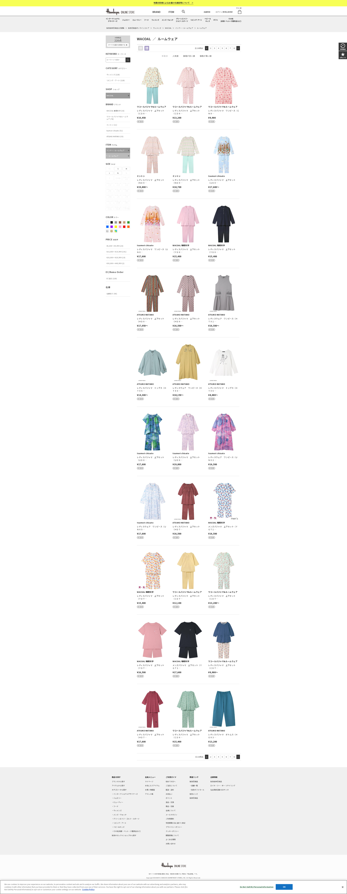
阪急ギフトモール (197, 790)
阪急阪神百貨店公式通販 (115, 28)
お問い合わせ (171, 843)
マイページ (149, 781)
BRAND (156, 12)
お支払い (169, 794)
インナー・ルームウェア (184, 28)
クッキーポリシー (172, 831)
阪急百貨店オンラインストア (138, 28)
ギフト (215, 20)
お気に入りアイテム (152, 785)
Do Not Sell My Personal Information (257, 887)
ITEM (171, 12)
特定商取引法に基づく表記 (175, 823)
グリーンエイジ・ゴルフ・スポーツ (182, 19)
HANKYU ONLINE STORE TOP (120, 12)
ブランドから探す (118, 781)
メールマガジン (171, 814)
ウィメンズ (155, 20)
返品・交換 (170, 802)
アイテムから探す (118, 785)
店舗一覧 (194, 785)
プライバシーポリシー (174, 827)
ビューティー (137, 20)
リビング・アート (196, 20)
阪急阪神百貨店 (216, 781)
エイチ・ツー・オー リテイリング (222, 785)
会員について (171, 810)
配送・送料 (170, 790)
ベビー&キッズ (208, 19)
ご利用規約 (170, 819)
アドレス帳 (149, 794)
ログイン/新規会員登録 (224, 12)
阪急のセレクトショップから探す (124, 835)
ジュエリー (126, 20)
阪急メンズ (194, 794)
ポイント (169, 798)
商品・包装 (170, 806)
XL (118, 173)
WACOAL (168, 28)
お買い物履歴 (150, 790)
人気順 (176, 56)
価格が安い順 (189, 56)
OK (284, 887)
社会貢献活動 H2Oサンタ (219, 790)
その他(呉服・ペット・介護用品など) (231, 19)
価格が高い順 (206, 56)
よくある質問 (171, 839)
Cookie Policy (88, 889)
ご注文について (171, 785)
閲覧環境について (172, 835)
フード (146, 20)
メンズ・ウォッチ (167, 20)
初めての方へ (171, 781)
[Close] (343, 887)
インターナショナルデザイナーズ (113, 19)
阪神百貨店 (194, 798)
